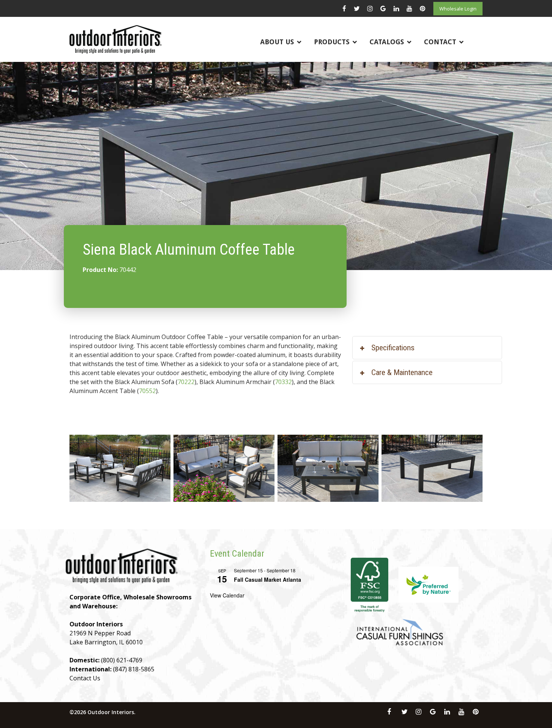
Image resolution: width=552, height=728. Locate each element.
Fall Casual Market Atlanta (267, 579)
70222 (186, 382)
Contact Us (84, 678)
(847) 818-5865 (133, 669)
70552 (147, 391)
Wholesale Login (458, 8)
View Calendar (227, 595)
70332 (283, 382)
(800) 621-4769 (121, 660)
